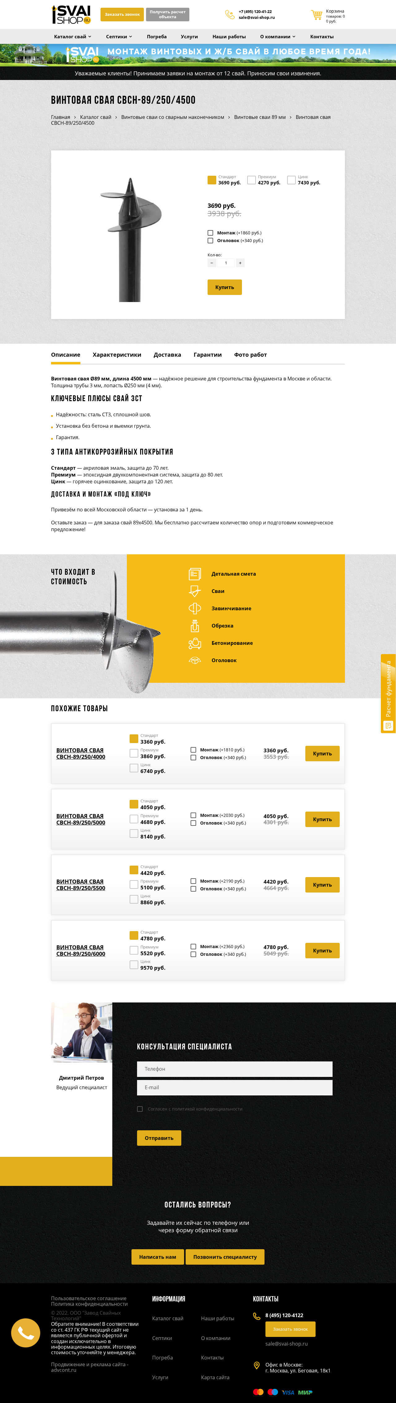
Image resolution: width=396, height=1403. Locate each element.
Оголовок (240, 240)
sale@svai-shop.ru (257, 17)
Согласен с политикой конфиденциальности (195, 1109)
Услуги (189, 36)
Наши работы (229, 36)
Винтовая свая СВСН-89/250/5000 (80, 819)
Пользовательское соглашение (89, 1298)
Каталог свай (70, 36)
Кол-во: (215, 255)
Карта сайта (215, 1377)
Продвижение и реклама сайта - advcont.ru (89, 1367)
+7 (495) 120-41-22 (255, 11)
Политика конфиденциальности (89, 1303)
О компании (275, 36)
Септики (116, 36)
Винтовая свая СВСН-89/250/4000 (80, 753)
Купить (224, 287)
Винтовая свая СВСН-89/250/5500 (80, 885)
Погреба (157, 36)
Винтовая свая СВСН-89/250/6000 (80, 950)
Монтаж (239, 233)
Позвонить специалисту (225, 1257)
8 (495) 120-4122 (284, 1315)
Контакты (322, 36)
